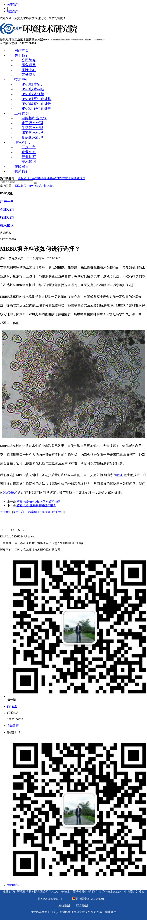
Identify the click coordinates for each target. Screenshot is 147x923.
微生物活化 (25, 178)
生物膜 (36, 178)
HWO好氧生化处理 (36, 99)
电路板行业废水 (34, 118)
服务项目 (29, 65)
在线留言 (21, 166)
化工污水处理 (32, 123)
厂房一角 (29, 147)
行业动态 (29, 157)
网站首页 (21, 50)
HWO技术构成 (33, 89)
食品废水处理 (32, 137)
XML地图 (82, 905)
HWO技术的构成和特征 (38, 501)
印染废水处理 (32, 133)
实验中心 (29, 70)
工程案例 (21, 113)
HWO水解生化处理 (36, 108)
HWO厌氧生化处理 (36, 104)
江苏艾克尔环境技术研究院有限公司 (26, 891)
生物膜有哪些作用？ (36, 505)
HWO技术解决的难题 (71, 178)
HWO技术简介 (33, 84)
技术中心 (21, 79)
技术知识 (29, 162)
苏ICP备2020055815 (49, 898)
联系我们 (13, 11)
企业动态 (29, 152)
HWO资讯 (22, 142)
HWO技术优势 (33, 94)
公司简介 (29, 60)
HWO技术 (10, 492)
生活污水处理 (32, 128)
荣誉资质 (29, 75)
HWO (120, 475)
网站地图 (64, 905)
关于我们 (13, 4)
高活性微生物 (49, 178)
